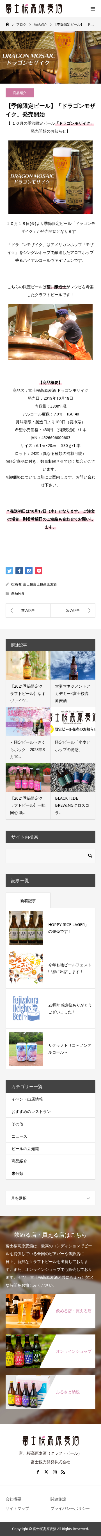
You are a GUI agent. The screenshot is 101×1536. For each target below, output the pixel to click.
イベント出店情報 (27, 1099)
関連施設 (58, 1499)
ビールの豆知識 (25, 1148)
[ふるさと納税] (50, 1378)
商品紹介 (19, 92)
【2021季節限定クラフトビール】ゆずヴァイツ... (27, 693)
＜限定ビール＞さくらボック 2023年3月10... (27, 749)
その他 (17, 1123)
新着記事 (28, 900)
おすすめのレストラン (31, 1111)
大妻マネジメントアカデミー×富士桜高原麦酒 (72, 693)
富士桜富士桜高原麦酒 (40, 584)
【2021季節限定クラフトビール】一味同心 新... (27, 805)
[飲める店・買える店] (50, 1297)
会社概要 (13, 1499)
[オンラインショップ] (50, 1337)
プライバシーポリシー (70, 1508)
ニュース (19, 1136)
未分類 (17, 1173)
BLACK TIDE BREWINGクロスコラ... (72, 805)
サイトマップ (17, 1508)
